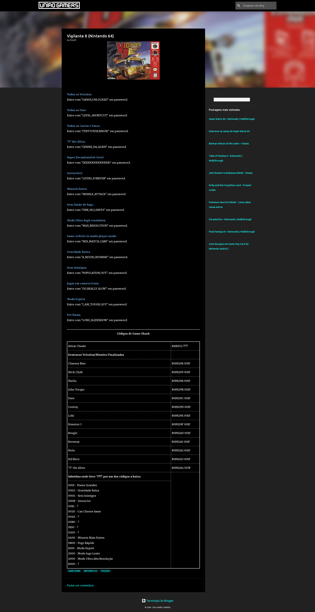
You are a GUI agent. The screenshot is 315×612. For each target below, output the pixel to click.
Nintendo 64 (90, 571)
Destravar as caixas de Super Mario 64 (229, 131)
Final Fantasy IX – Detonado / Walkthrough (232, 231)
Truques (105, 571)
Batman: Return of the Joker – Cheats (229, 143)
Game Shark (74, 571)
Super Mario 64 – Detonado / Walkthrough (232, 119)
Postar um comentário (80, 585)
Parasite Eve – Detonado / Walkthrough (230, 219)
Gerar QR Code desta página (232, 99)
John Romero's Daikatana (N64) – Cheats (230, 173)
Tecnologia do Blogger (159, 600)
